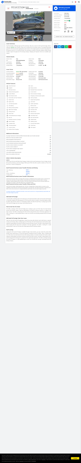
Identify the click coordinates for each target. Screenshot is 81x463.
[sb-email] (70, 46)
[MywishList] (75, 2)
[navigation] (30, 31)
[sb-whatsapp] (66, 46)
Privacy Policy (34, 461)
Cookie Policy (44, 459)
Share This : (56, 43)
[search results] (72, 2)
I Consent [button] (75, 458)
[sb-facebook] (55, 46)
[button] (79, 2)
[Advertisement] (64, 62)
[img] (28, 23)
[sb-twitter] (59, 46)
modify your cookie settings (32, 459)
